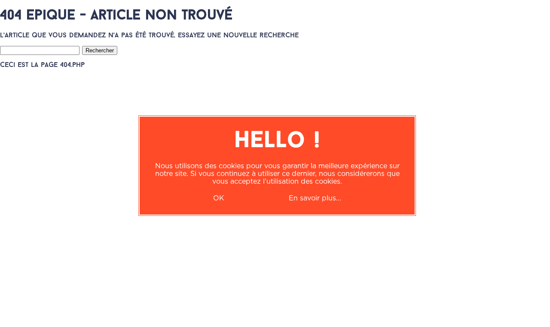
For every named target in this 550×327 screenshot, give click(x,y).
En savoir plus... (315, 198)
